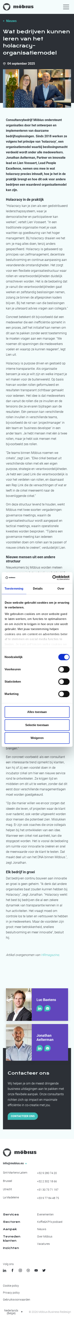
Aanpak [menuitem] (10, 1229)
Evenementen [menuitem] (45, 1214)
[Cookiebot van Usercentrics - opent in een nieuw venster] (52, 577)
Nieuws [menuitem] (41, 1229)
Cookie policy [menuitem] (11, 1285)
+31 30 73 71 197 (47, 1189)
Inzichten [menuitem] (11, 1248)
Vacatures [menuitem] (43, 1243)
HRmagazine (50, 955)
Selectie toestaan (37, 725)
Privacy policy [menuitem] (11, 1292)
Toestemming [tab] (14, 588)
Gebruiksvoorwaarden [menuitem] (16, 1299)
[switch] (63, 669)
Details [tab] (38, 588)
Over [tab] (60, 588)
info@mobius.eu (13, 1163)
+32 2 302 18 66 (47, 1181)
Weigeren (37, 738)
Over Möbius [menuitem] (44, 1236)
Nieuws (11, 21)
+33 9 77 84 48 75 (48, 1198)
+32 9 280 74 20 (47, 1173)
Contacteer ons (23, 1116)
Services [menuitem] (11, 1214)
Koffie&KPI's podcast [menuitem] (50, 1221)
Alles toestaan (37, 712)
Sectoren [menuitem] (11, 1222)
